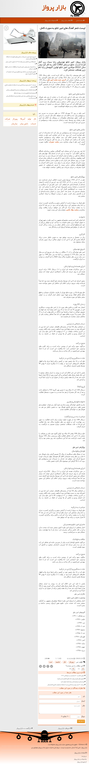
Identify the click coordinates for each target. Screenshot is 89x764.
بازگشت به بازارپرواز (23, 728)
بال (65, 662)
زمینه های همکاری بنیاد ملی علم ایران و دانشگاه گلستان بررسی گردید (21, 97)
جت (50, 662)
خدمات (33, 124)
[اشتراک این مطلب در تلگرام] (51, 666)
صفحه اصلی (79, 20)
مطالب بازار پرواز (66, 20)
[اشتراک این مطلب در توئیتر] (44, 666)
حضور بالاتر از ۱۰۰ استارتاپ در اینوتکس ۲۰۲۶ (72, 675)
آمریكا (22, 119)
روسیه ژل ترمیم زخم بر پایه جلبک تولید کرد (72, 681)
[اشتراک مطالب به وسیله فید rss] (40, 666)
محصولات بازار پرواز (51, 20)
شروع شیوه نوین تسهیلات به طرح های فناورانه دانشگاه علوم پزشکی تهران (21, 57)
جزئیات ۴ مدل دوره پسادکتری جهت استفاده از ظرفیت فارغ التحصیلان (66, 684)
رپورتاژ (71, 662)
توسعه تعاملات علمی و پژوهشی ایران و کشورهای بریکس (21, 90)
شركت (7, 119)
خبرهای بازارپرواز (64, 728)
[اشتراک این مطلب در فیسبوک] (47, 666)
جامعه (58, 662)
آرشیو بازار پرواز (82, 762)
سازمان (14, 124)
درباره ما (84, 756)
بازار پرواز (54, 6)
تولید (29, 119)
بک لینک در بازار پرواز (80, 759)
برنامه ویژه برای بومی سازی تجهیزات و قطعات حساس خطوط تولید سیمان (20, 68)
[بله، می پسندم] (83, 668)
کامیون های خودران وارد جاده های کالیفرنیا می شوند (70, 678)
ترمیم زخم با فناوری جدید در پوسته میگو (25, 93)
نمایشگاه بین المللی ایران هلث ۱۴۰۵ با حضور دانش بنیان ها (21, 62)
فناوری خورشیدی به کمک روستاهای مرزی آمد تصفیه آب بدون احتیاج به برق (21, 72)
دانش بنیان (24, 124)
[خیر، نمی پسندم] (73, 668)
